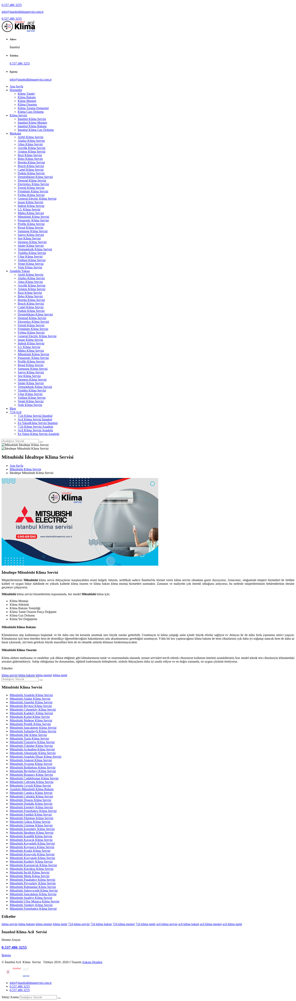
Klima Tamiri (26, 93)
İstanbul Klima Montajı (32, 122)
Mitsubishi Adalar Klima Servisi (30, 698)
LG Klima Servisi (29, 209)
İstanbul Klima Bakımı (32, 126)
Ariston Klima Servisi (31, 151)
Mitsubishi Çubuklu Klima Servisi (31, 796)
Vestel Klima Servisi (30, 263)
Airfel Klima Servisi (30, 137)
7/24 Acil (15, 412)
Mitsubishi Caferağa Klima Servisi (31, 782)
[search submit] (59, 998)
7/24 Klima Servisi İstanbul (35, 415)
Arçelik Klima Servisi (31, 148)
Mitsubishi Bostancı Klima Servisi (31, 774)
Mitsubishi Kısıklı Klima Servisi (30, 850)
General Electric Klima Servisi (37, 198)
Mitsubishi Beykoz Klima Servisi (31, 706)
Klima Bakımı (27, 97)
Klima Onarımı (27, 104)
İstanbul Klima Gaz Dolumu (36, 130)
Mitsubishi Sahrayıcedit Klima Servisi (34, 890)
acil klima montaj (211, 924)
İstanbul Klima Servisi (32, 119)
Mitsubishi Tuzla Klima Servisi (29, 738)
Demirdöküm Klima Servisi (35, 177)
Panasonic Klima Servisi (33, 220)
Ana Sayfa (16, 86)
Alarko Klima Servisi (31, 140)
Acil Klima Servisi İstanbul (35, 419)
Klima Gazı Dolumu (31, 111)
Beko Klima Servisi (30, 158)
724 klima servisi (79, 924)
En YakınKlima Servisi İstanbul (38, 423)
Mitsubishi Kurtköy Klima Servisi (31, 861)
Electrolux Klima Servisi (33, 184)
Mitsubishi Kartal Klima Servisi (30, 716)
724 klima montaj (124, 924)
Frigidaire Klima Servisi (33, 191)
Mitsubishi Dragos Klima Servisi (30, 800)
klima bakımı (26, 675)
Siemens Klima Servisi (32, 242)
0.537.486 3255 (12, 5)
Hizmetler (16, 90)
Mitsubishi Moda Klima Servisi (29, 876)
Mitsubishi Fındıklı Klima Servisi (31, 814)
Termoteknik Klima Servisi (35, 249)
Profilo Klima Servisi (31, 224)
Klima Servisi (18, 115)
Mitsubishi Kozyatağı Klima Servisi (32, 858)
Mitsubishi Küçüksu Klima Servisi (31, 868)
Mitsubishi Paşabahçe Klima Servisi (32, 879)
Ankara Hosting (92, 962)
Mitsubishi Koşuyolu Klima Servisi (32, 854)
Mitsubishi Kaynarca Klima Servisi (32, 847)
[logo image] (16, 976)
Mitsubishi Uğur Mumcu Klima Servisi (34, 901)
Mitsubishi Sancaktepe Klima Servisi (33, 727)
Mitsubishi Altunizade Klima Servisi (33, 753)
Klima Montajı (27, 101)
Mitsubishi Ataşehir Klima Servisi (31, 702)
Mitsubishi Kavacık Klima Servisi (31, 840)
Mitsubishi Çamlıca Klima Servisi (31, 792)
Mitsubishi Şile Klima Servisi (28, 735)
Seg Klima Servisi (29, 238)
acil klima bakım (188, 924)
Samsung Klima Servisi (33, 231)
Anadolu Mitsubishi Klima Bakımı (32, 789)
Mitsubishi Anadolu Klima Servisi (31, 695)
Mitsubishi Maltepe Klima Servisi (31, 720)
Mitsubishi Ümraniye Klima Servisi (32, 742)
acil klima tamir (232, 924)
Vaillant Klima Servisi (32, 260)
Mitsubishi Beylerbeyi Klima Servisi (33, 771)
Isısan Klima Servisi (30, 202)
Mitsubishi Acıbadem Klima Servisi (32, 749)
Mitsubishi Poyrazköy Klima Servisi (33, 883)
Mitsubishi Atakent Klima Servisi (31, 760)
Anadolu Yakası (20, 271)
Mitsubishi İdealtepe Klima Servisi (31, 832)
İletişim (6, 955)
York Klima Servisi (30, 267)
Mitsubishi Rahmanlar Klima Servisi (33, 887)
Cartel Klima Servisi (30, 169)
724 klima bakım (101, 924)
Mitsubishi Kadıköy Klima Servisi (31, 713)
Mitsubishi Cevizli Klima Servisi (30, 785)
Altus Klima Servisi (30, 144)
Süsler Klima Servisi (31, 245)
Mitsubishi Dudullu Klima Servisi (31, 803)
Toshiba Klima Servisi (32, 253)
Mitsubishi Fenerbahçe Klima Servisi (33, 811)
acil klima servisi (166, 924)
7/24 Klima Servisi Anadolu (35, 426)
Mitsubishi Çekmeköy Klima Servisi (33, 709)
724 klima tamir (145, 924)
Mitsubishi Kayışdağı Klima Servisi (32, 843)
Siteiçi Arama (10, 997)
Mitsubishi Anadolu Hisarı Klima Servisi (35, 756)
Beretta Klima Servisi (31, 162)
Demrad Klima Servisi (32, 180)
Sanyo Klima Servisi (31, 234)
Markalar (15, 133)
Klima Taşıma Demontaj (33, 108)
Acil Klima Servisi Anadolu (35, 430)
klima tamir (60, 675)
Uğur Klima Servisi (30, 256)
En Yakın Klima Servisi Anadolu (38, 434)
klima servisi (10, 675)
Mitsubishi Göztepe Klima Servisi (31, 825)
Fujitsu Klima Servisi (31, 195)
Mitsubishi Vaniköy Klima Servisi (31, 905)
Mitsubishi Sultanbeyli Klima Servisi (33, 731)
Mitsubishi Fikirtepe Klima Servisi (31, 818)
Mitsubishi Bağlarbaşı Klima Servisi (32, 767)
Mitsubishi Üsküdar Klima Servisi (31, 745)
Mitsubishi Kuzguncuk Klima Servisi (33, 865)
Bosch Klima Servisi (31, 166)
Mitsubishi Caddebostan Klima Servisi (34, 778)
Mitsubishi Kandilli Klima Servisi (31, 836)
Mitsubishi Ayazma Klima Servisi (31, 764)
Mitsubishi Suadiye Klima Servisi (31, 897)
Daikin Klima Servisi (31, 173)
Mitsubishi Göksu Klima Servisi (30, 821)
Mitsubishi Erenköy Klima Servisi (31, 807)
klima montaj (44, 675)
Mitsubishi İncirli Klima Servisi (29, 872)
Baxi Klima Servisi (30, 155)
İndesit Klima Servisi (31, 206)
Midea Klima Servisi (31, 213)
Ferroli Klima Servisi (31, 187)
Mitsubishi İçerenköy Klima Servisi (32, 829)
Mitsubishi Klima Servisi (33, 216)
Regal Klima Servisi (30, 227)
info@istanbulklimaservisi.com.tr (22, 11)
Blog (13, 408)
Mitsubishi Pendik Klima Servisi (30, 724)
